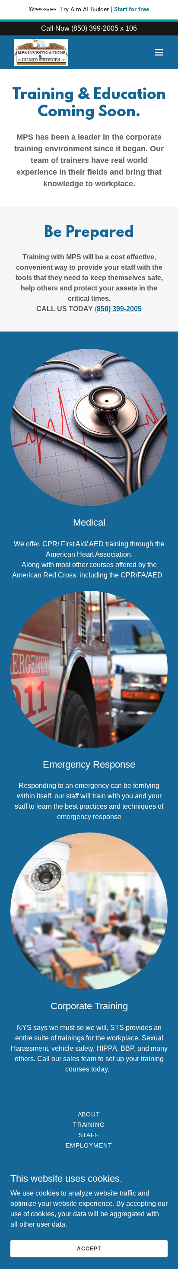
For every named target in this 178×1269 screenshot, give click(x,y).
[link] (41, 52)
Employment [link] (89, 1145)
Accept (89, 1248)
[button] (159, 52)
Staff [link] (89, 1135)
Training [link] (89, 1124)
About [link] (89, 1114)
